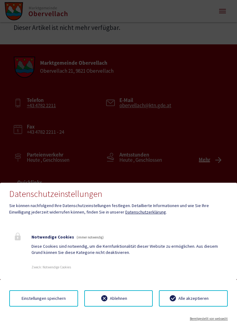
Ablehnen (118, 298)
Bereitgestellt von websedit (209, 318)
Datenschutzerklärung (145, 212)
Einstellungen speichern (44, 298)
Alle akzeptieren (193, 298)
